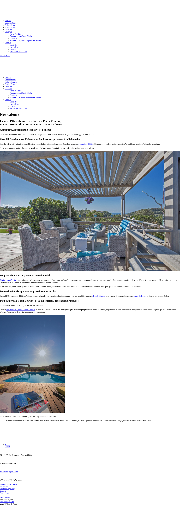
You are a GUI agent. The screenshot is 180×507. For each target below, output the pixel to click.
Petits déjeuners (11, 25)
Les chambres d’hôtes (8, 484)
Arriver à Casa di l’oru (18, 52)
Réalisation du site (7, 502)
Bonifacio (13, 38)
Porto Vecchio (15, 34)
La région (8, 32)
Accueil (8, 21)
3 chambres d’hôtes (85, 144)
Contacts (13, 45)
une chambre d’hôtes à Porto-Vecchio (20, 310)
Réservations (5, 497)
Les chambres (10, 23)
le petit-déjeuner (99, 296)
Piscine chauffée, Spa (8, 280)
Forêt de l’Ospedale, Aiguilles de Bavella (26, 40)
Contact (8, 43)
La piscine (4, 486)
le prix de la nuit (139, 296)
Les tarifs (8, 29)
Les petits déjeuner (7, 489)
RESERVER (5, 56)
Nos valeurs (14, 47)
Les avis (13, 49)
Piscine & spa (10, 27)
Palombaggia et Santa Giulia (21, 36)
